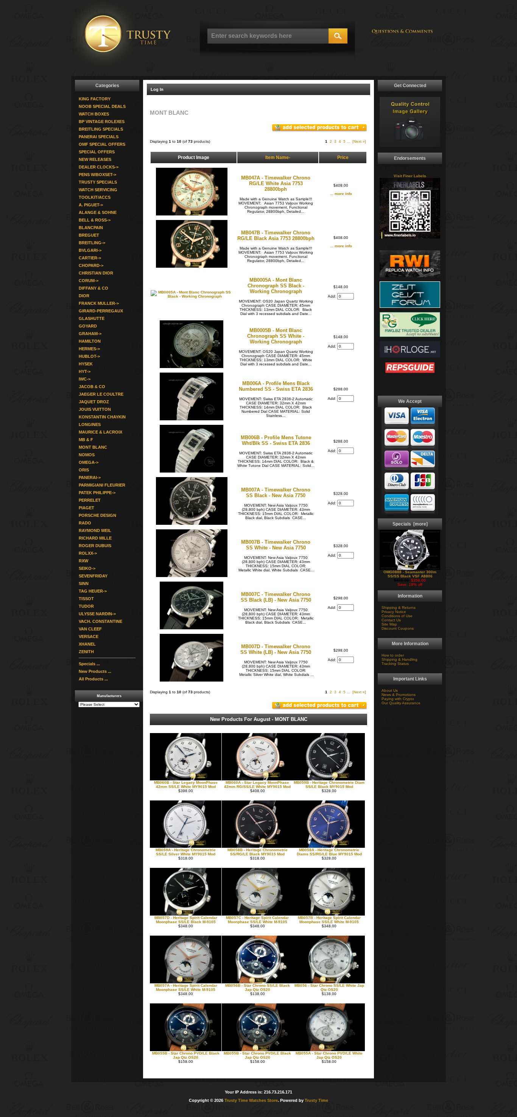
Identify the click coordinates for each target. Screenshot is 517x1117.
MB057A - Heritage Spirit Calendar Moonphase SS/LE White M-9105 (185, 987)
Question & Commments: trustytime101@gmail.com (402, 35)
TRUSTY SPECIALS (98, 182)
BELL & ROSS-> (95, 220)
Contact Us (391, 620)
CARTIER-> (90, 258)
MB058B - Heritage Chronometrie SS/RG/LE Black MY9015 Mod (257, 852)
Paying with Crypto (398, 699)
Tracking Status (395, 663)
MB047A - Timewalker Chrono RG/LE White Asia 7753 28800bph (275, 183)
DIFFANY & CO (93, 288)
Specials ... (89, 663)
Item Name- (277, 157)
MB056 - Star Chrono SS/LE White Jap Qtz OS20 (329, 987)
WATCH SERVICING (98, 189)
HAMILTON (90, 341)
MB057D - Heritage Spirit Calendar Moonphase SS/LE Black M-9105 (185, 920)
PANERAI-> (90, 477)
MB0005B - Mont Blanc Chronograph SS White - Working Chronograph (275, 336)
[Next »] (359, 141)
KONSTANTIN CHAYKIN (102, 417)
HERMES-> (89, 348)
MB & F (86, 439)
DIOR (84, 295)
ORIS (84, 470)
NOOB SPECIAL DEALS (102, 106)
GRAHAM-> (90, 333)
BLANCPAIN (91, 227)
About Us (390, 690)
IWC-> (84, 379)
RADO (85, 523)
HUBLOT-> (89, 356)
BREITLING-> (92, 242)
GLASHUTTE (91, 318)
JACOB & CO (92, 386)
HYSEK (86, 364)
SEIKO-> (87, 568)
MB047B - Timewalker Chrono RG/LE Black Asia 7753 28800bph (276, 235)
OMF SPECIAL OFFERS (102, 144)
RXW (83, 560)
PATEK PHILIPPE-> (97, 492)
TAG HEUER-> (93, 591)
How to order (393, 655)
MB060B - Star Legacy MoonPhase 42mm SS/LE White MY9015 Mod (186, 784)
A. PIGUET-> (91, 205)
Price (343, 157)
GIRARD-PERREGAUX (101, 311)
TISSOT (86, 598)
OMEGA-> (88, 462)
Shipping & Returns (399, 607)
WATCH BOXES (94, 114)
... (348, 141)
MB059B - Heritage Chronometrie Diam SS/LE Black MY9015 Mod (329, 784)
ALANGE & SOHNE (98, 212)
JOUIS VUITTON (95, 409)
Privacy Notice (394, 612)
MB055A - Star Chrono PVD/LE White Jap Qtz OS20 (329, 1055)
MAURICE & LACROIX (100, 432)
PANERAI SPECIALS (98, 136)
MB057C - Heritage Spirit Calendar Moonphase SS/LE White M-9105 (257, 920)
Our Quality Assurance (401, 703)
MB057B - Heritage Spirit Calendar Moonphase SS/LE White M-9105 (329, 920)
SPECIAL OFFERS (97, 152)
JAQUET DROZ (94, 401)
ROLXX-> (88, 553)
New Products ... (95, 671)
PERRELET (90, 500)
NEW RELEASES (95, 159)
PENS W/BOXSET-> (97, 174)
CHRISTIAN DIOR (96, 273)
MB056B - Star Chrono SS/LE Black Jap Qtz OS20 (257, 987)
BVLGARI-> (90, 250)
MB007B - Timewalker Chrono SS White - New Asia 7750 (275, 545)
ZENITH (86, 651)
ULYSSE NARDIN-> (97, 614)
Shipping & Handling (399, 659)
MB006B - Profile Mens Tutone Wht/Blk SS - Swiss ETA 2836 (276, 440)
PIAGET (86, 507)
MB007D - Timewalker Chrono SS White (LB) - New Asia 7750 (275, 649)
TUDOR (86, 606)
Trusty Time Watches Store (251, 1100)
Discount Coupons (398, 628)
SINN (84, 583)
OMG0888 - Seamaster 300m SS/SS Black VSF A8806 (409, 574)
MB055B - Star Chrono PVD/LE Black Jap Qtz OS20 (186, 1055)
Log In (157, 89)
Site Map (389, 624)
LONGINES (90, 424)
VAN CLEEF (90, 629)
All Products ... (93, 679)
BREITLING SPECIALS (101, 129)
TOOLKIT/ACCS (95, 197)
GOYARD (88, 326)
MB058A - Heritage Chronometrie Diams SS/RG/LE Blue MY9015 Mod (329, 852)
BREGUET (89, 235)
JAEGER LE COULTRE (101, 394)
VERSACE (88, 636)
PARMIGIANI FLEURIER (102, 485)
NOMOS (87, 454)
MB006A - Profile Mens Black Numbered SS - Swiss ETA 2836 (276, 386)
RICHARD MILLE (95, 538)
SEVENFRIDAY (93, 576)
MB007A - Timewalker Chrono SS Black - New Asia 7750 (275, 492)
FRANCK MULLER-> (99, 303)
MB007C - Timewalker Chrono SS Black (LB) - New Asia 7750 (276, 597)
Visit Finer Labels (410, 176)
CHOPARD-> (91, 265)
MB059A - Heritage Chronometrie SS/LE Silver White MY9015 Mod (186, 852)
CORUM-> (88, 280)
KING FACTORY (95, 99)
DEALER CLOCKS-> (98, 167)
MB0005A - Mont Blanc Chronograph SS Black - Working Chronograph (276, 285)
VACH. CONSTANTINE (100, 621)
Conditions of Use (397, 616)
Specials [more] (410, 524)
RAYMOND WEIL (95, 530)
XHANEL (87, 644)
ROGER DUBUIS (95, 545)
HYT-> (84, 371)
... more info (341, 194)
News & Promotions (399, 695)
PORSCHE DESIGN (97, 515)
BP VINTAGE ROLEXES (102, 121)
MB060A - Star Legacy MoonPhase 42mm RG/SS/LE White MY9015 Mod (257, 784)
